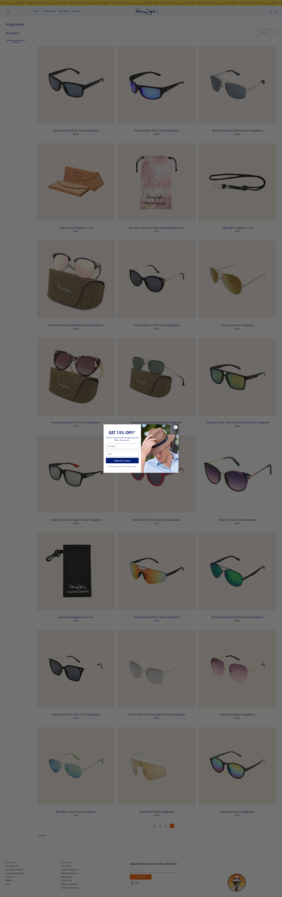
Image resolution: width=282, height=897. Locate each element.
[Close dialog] (176, 427)
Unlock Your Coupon (122, 460)
